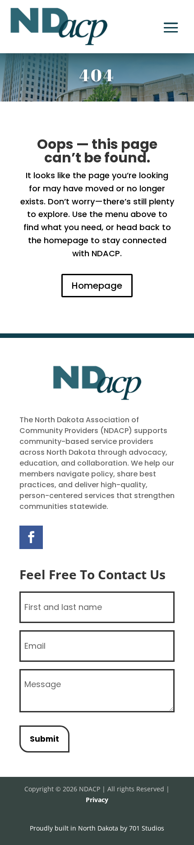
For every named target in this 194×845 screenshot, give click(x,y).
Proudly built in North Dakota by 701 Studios (97, 828)
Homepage (97, 285)
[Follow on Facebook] (31, 537)
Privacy (97, 799)
